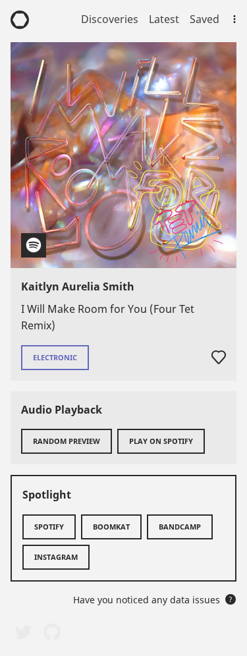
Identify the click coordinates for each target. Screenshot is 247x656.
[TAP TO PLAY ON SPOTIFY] (123, 155)
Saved (204, 19)
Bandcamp (180, 527)
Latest (164, 19)
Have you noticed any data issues (153, 599)
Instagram (56, 557)
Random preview (66, 441)
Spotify (49, 527)
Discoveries (109, 19)
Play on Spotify (161, 441)
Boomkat (111, 527)
